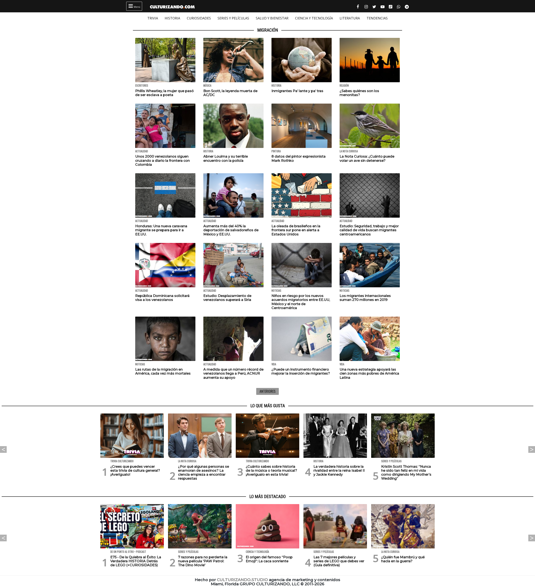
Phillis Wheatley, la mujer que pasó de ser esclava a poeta (164, 93)
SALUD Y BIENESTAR (272, 18)
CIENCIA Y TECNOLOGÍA (314, 18)
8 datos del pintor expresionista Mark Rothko (298, 158)
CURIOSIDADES (199, 18)
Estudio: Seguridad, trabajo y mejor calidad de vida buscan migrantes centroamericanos (369, 230)
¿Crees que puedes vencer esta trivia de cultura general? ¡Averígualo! (135, 470)
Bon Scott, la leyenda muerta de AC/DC (230, 93)
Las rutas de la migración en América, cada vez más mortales (163, 371)
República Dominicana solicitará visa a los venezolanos (162, 298)
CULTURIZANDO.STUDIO (242, 579)
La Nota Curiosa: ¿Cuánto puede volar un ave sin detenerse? (367, 158)
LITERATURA (350, 18)
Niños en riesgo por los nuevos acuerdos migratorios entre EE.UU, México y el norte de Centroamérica (300, 302)
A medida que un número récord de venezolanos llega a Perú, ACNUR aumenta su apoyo (233, 373)
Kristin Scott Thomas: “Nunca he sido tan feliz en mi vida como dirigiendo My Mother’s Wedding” (406, 473)
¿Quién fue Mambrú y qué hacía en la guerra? (403, 559)
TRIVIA (152, 18)
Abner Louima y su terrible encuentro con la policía (225, 158)
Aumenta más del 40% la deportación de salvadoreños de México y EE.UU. (231, 230)
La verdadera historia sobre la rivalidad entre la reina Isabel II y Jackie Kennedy (339, 470)
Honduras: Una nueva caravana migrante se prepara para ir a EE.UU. (161, 230)
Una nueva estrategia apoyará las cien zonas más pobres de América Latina (369, 373)
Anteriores (267, 391)
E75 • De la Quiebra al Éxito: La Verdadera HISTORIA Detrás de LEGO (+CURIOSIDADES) (135, 561)
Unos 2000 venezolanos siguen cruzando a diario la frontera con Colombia (162, 160)
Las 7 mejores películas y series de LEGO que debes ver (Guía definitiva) (338, 561)
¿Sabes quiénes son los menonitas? (359, 93)
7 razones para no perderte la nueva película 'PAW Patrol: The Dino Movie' (202, 561)
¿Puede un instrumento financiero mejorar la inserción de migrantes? (300, 371)
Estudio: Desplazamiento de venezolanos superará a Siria (227, 298)
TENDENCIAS (377, 18)
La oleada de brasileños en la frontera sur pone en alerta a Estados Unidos (295, 230)
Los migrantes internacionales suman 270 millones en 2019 (365, 298)
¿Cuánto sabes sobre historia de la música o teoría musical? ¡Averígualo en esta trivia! (271, 470)
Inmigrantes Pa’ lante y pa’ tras (297, 91)
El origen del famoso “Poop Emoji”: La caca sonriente (269, 559)
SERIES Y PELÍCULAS (233, 18)
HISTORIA (172, 18)
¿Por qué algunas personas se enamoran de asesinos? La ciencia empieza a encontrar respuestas (203, 473)
